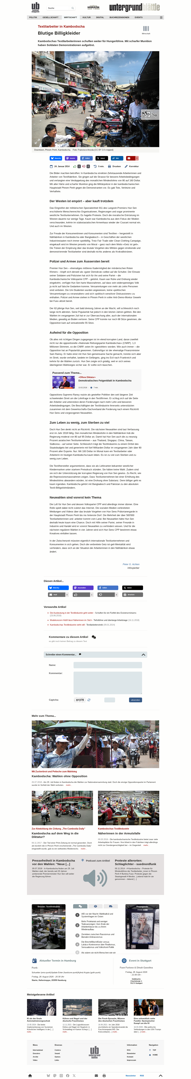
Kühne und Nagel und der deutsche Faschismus (75, 1019)
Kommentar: (56, 673)
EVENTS (138, 17)
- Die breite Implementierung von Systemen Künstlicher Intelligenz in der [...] (40, 1027)
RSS (142, 1076)
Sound (57, 1053)
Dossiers (36, 1053)
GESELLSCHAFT (50, 17)
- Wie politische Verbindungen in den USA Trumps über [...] (147, 1029)
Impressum (131, 1060)
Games (57, 1057)
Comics (58, 1050)
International (38, 1050)
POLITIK (33, 17)
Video (35, 1060)
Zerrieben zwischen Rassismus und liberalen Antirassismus (97, 935)
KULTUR (87, 17)
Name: (52, 665)
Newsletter (131, 1076)
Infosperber (133, 568)
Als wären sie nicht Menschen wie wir (98, 952)
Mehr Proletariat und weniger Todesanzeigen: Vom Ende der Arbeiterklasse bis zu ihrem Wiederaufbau (95, 925)
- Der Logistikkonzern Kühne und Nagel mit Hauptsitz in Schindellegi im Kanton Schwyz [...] (77, 1027)
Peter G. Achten (131, 564)
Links (57, 1060)
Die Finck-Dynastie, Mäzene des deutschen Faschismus (111, 1019)
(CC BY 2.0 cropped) (103, 150)
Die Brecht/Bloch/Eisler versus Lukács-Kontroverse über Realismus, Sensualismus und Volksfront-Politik (98, 944)
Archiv (35, 1057)
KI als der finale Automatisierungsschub (38, 1019)
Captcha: (54, 700)
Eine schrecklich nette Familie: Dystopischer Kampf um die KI (144, 1020)
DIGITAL (100, 17)
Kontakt (130, 1057)
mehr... (69, 785)
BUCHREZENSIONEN (119, 17)
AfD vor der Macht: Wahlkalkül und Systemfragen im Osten (97, 915)
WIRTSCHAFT (70, 17)
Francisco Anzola (86, 150)
